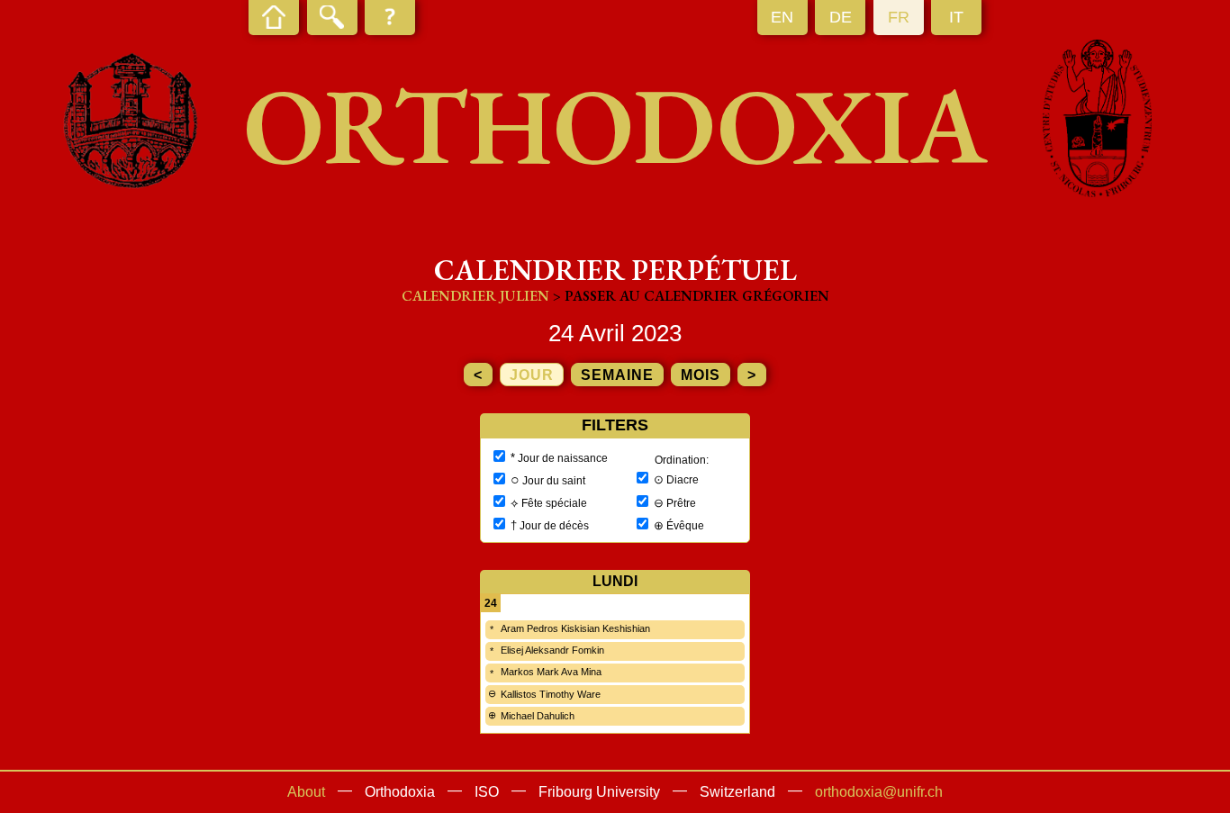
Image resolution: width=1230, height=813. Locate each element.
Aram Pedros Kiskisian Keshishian (575, 628)
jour (532, 375)
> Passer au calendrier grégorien (691, 295)
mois (700, 375)
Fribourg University (599, 791)
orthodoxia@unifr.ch (879, 791)
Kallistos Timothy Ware (551, 694)
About (306, 791)
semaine (617, 375)
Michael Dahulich (537, 715)
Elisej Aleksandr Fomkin (552, 650)
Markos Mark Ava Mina (551, 671)
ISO (487, 791)
